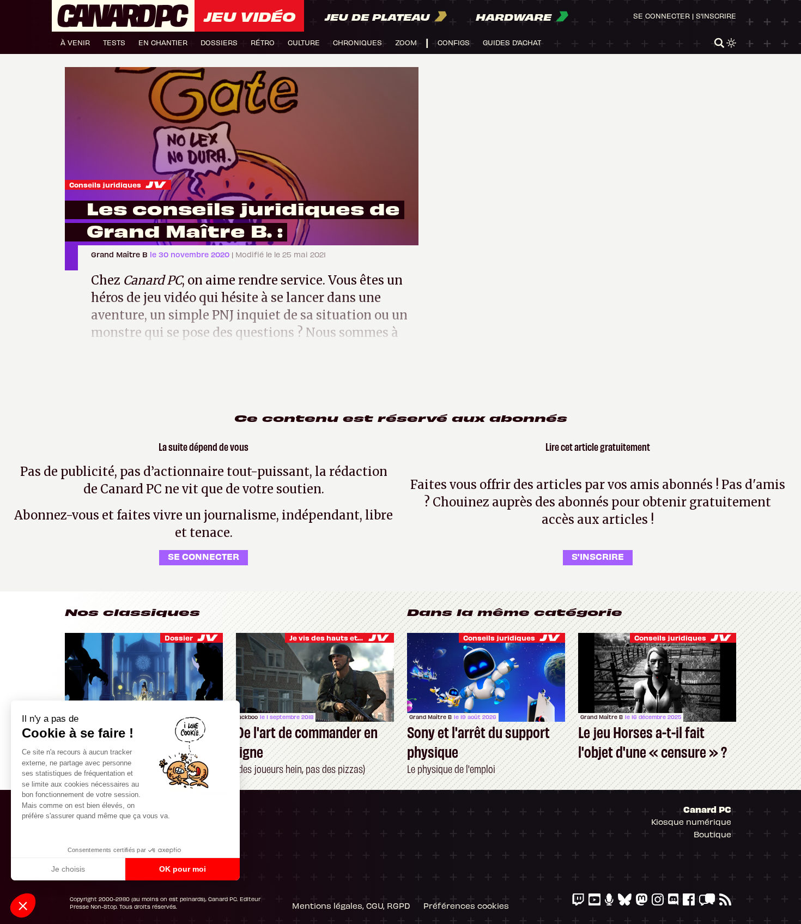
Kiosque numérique (691, 821)
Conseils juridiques (105, 184)
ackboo (248, 717)
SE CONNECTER (203, 556)
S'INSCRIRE (598, 556)
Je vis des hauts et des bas (338, 637)
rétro (263, 42)
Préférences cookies (466, 905)
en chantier (162, 42)
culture (304, 42)
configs (454, 42)
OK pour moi (182, 869)
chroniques (357, 42)
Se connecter (661, 15)
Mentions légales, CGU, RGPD (351, 905)
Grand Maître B (120, 254)
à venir (75, 42)
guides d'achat (512, 42)
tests (114, 42)
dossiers (219, 42)
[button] (23, 905)
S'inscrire (716, 15)
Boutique (712, 834)
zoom (406, 42)
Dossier (179, 637)
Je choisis (68, 869)
